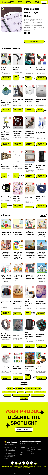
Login (44, 2)
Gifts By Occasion (20, 2)
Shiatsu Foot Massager (40, 335)
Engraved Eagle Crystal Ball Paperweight (17, 133)
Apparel (10, 388)
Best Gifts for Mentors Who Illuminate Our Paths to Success (29, 277)
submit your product (24, 429)
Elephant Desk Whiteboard (29, 100)
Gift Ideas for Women (22, 448)
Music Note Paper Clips (16, 197)
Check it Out (17, 313)
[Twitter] (16, 462)
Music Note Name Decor (4, 166)
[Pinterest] (19, 462)
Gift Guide (36, 2)
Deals (28, 450)
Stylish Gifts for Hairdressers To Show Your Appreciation (18, 277)
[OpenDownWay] (3, 55)
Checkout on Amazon (6, 313)
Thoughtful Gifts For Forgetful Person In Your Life (29, 233)
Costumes (29, 391)
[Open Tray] (3, 8)
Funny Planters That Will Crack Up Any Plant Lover (6, 232)
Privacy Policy (40, 443)
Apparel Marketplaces (9, 391)
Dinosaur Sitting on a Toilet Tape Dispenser (29, 133)
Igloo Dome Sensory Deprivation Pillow (28, 302)
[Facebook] (12, 462)
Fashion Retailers (40, 391)
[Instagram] (31, 462)
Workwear (24, 398)
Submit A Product (33, 447)
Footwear (7, 395)
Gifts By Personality (29, 2)
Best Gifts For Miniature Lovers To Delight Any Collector (6, 254)
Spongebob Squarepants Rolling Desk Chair (5, 133)
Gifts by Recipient (12, 2)
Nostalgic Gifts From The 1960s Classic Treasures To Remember (30, 254)
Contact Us (33, 443)
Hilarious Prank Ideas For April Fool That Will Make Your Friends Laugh (18, 255)
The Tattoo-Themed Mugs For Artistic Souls (18, 232)
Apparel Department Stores (33, 388)
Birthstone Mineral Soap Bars (17, 368)
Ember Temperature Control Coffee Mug (29, 335)
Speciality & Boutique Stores (21, 395)
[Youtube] (35, 462)
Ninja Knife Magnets (16, 68)
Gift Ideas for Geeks (22, 452)
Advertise (33, 449)
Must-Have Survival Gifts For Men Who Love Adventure (41, 254)
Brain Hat (16, 335)
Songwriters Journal (28, 198)
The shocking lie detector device (6, 368)
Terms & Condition (39, 450)
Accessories (19, 388)
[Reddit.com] (27, 462)
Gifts (28, 448)
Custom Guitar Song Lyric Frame (29, 166)
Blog (21, 454)
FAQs (28, 446)
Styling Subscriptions (37, 395)
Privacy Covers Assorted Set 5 (40, 69)
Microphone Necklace (16, 166)
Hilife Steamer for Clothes (40, 133)
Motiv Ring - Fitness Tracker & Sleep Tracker (6, 335)
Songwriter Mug (6, 197)
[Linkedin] (23, 462)
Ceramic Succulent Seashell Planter (6, 100)
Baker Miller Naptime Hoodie (41, 302)
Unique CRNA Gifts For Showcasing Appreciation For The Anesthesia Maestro (6, 278)
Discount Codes (33, 452)
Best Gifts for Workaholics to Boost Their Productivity (42, 233)
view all (43, 215)
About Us (29, 443)
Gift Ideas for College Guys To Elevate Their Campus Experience (41, 278)
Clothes (21, 391)
